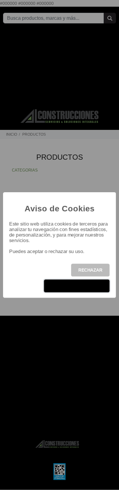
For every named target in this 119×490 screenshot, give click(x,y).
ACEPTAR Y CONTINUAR (76, 285)
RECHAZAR (90, 270)
